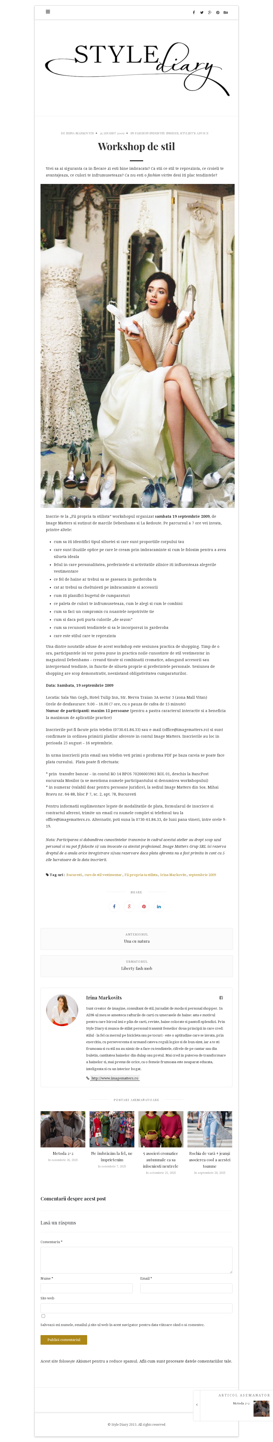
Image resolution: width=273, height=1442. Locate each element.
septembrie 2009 (202, 875)
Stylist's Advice (194, 133)
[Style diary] (136, 67)
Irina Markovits (80, 133)
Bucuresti (74, 875)
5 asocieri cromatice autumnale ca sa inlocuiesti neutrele (160, 1160)
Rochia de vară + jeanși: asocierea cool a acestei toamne (209, 1160)
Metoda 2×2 (63, 1153)
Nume (47, 1278)
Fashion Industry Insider (157, 133)
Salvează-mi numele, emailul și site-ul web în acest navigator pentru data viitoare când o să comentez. (123, 1325)
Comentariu (52, 1242)
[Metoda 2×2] (235, 1415)
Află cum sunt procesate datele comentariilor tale (185, 1361)
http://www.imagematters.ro (114, 1078)
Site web (47, 1298)
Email (146, 1278)
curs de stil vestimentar (103, 875)
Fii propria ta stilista (141, 875)
